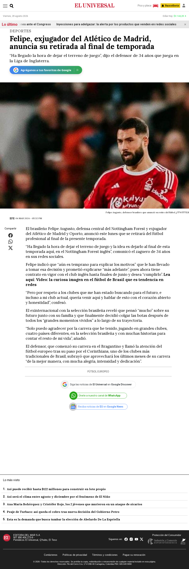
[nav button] (5, 5)
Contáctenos (50, 555)
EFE (12, 218)
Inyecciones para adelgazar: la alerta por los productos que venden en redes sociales (104, 24)
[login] (183, 5)
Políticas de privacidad (75, 555)
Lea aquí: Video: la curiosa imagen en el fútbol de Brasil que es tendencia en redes (98, 279)
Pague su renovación (134, 555)
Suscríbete (172, 5)
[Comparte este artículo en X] (10, 248)
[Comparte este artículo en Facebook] (10, 235)
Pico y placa (144, 5)
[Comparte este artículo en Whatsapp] (10, 242)
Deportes (20, 30)
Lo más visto (11, 480)
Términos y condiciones (105, 555)
